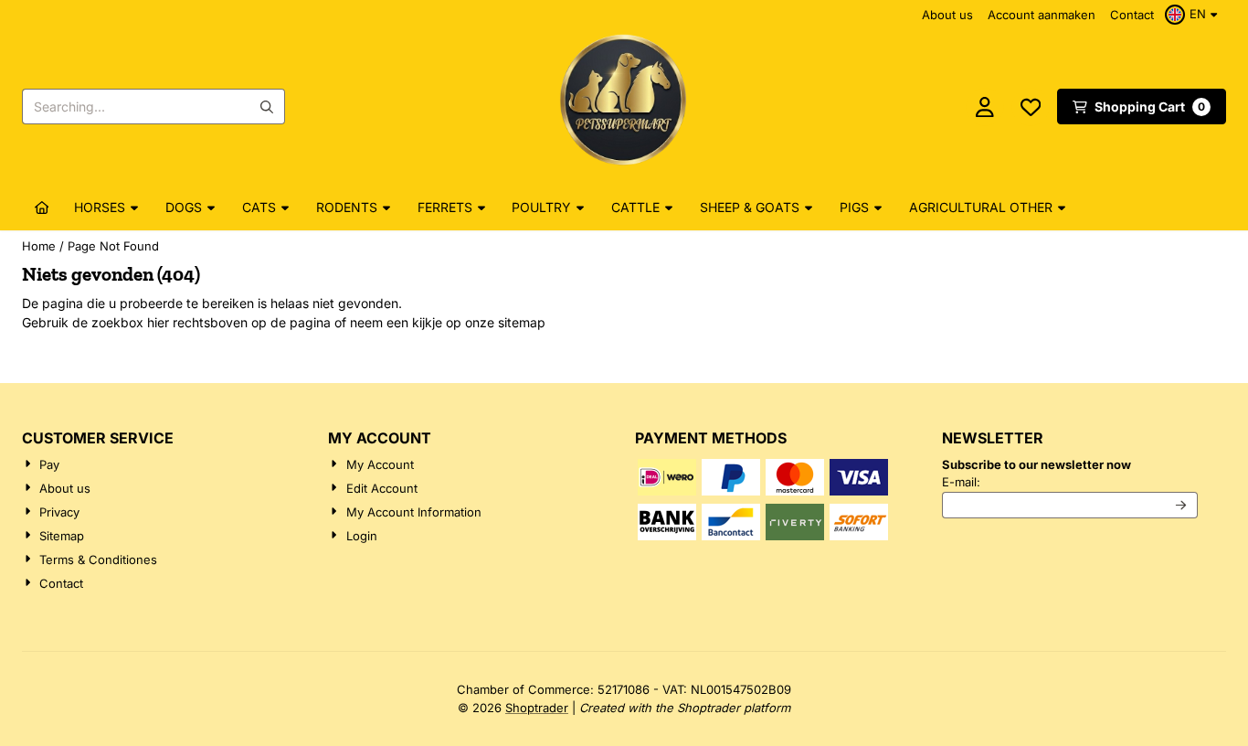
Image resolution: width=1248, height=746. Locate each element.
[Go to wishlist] (1030, 107)
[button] (1193, 14)
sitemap (521, 322)
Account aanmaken (1041, 14)
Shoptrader (536, 707)
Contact (1132, 14)
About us (947, 14)
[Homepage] (42, 207)
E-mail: (1070, 481)
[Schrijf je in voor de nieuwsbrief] (1182, 505)
